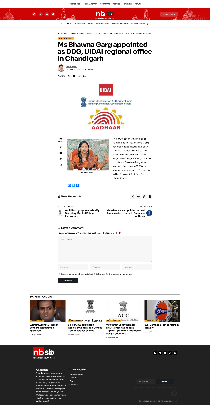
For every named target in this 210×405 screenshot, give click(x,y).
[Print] (84, 76)
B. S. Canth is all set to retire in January (161, 326)
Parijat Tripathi (71, 67)
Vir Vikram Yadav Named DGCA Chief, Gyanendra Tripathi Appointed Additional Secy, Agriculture (123, 329)
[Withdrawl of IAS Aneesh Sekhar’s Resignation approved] (48, 311)
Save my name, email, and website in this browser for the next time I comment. (96, 274)
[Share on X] (68, 76)
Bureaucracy (66, 38)
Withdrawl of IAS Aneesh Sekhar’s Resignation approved (44, 327)
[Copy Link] (79, 76)
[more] (147, 24)
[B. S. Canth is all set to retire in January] (162, 311)
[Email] (73, 76)
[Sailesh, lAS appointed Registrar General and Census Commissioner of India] (86, 311)
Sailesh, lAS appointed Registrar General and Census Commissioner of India (85, 327)
